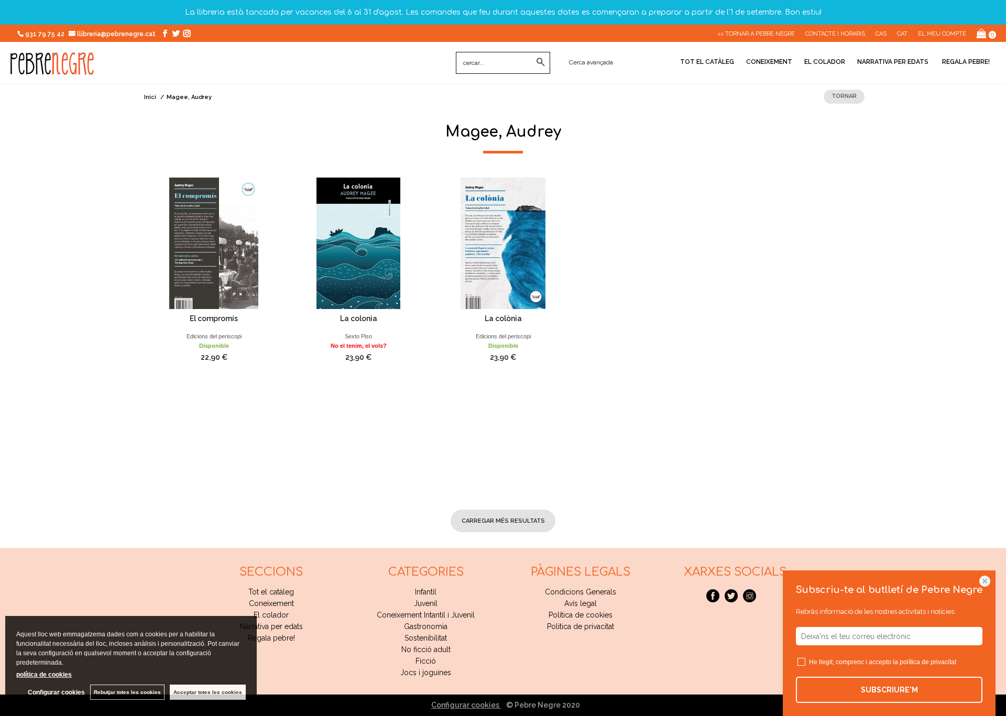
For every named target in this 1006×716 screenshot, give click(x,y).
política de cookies (44, 674)
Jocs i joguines (425, 672)
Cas (881, 33)
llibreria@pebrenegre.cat (117, 34)
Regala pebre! (965, 61)
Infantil (425, 592)
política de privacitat (928, 662)
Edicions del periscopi (214, 336)
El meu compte (942, 33)
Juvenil (426, 603)
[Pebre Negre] (52, 69)
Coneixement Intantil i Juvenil (426, 615)
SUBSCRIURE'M (889, 690)
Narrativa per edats (892, 61)
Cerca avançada (591, 62)
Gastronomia (425, 626)
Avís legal (580, 603)
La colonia (358, 318)
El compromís (214, 318)
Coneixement (769, 61)
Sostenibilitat (425, 638)
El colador (824, 61)
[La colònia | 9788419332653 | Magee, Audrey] (503, 243)
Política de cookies (581, 615)
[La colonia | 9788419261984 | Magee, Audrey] (358, 243)
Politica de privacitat (580, 626)
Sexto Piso (358, 336)
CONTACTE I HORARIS (835, 33)
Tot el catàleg (707, 61)
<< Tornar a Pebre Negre (756, 33)
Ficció (425, 661)
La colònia (503, 318)
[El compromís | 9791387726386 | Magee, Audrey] (214, 243)
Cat (902, 33)
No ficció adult (426, 649)
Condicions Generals (580, 592)
